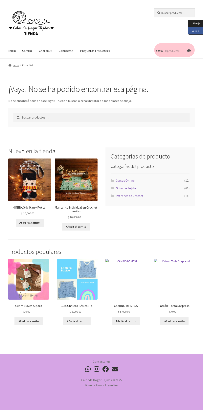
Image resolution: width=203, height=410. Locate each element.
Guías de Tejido (126, 188)
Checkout (45, 51)
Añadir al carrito (29, 222)
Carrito (27, 51)
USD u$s (195, 23)
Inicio (12, 51)
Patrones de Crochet (130, 196)
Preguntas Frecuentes (95, 51)
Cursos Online (125, 180)
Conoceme (66, 51)
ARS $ (193, 30)
